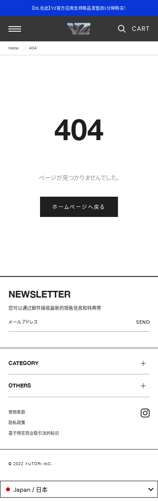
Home (13, 48)
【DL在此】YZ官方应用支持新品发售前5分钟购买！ (79, 8)
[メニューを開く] (14, 29)
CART (141, 28)
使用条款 (16, 412)
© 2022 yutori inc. (30, 463)
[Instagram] (145, 413)
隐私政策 (16, 422)
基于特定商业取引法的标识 (33, 433)
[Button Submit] (144, 323)
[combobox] (79, 489)
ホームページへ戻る (79, 207)
